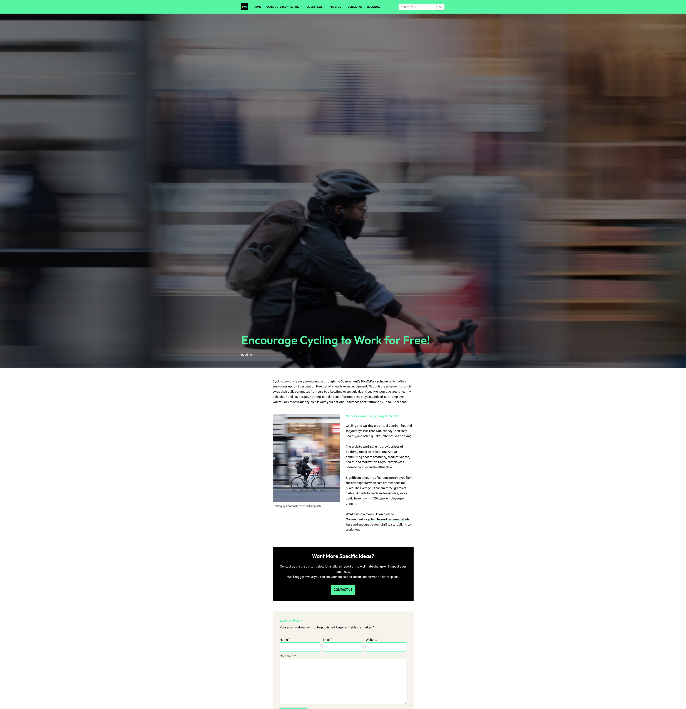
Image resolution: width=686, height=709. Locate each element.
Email (328, 639)
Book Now (373, 6)
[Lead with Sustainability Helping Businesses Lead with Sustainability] (244, 6)
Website (371, 639)
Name (285, 639)
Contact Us (355, 6)
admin (249, 354)
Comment (288, 656)
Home (257, 6)
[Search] (441, 6)
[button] (301, 7)
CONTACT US (343, 589)
